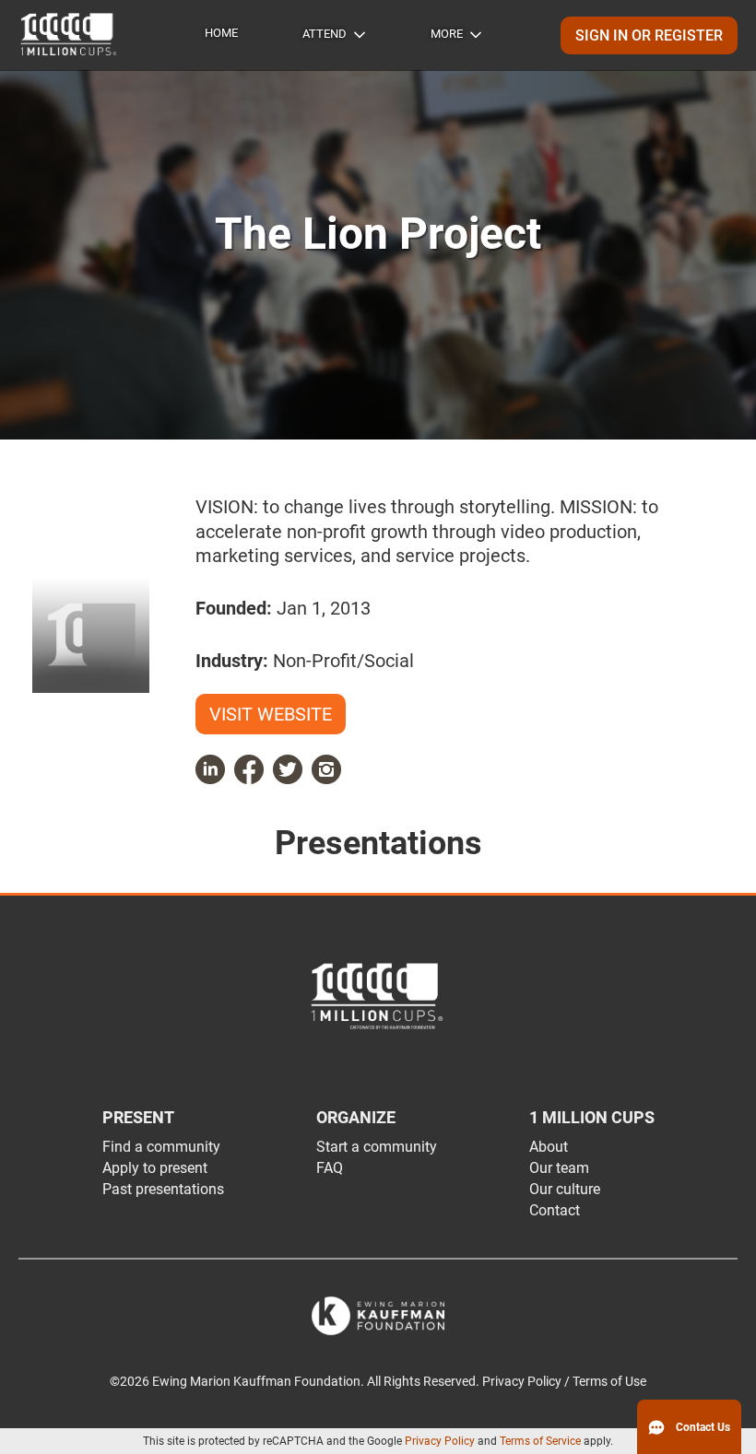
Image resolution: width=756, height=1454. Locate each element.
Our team (559, 1168)
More (447, 34)
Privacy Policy (440, 1441)
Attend (324, 34)
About (548, 1146)
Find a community (161, 1146)
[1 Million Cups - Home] (69, 35)
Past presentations (163, 1189)
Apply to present (154, 1168)
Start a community (376, 1146)
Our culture (564, 1189)
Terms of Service (540, 1441)
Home (221, 33)
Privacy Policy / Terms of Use (564, 1382)
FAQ (329, 1168)
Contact (554, 1210)
